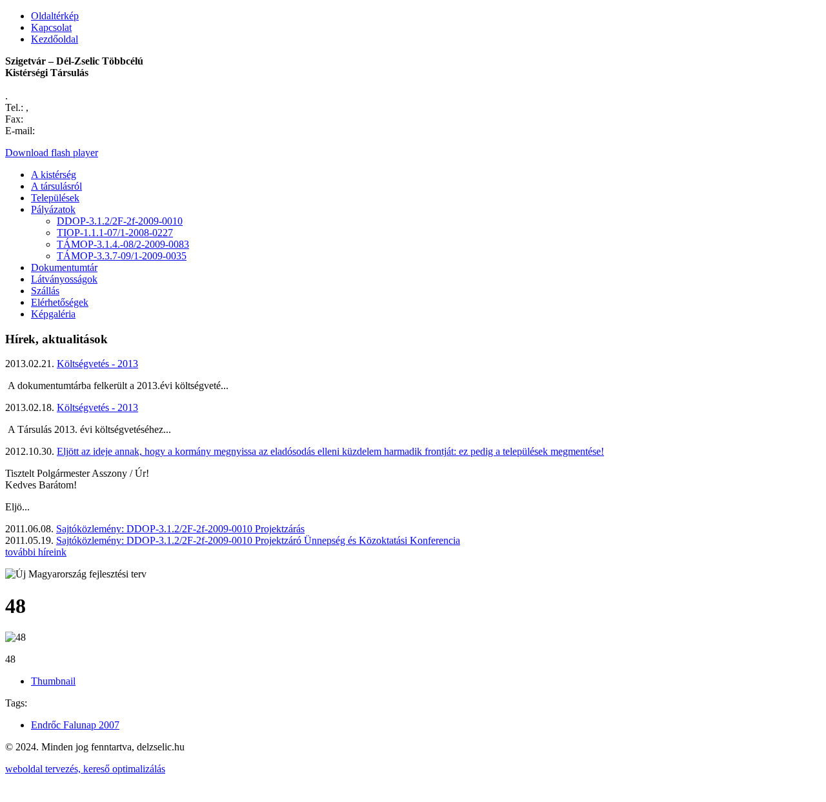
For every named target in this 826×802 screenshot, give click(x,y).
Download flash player (51, 152)
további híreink (35, 551)
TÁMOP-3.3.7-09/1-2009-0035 (121, 255)
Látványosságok (64, 279)
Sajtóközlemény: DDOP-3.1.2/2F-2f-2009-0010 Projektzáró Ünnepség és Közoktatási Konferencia (258, 540)
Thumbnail (53, 681)
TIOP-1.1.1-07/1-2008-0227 (115, 232)
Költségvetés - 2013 (97, 363)
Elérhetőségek (59, 302)
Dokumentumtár (64, 267)
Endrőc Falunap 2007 (75, 724)
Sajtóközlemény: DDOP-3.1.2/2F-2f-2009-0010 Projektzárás (180, 528)
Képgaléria (53, 313)
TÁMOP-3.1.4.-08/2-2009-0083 (123, 244)
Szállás (45, 290)
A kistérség (53, 174)
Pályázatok (53, 209)
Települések (55, 197)
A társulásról (56, 186)
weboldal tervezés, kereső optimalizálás (85, 768)
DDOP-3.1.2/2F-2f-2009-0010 (120, 221)
